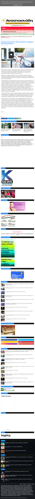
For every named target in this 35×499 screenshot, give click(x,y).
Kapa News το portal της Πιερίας (9, 497)
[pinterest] (26, 342)
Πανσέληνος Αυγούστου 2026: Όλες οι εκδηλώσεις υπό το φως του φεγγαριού (16, 307)
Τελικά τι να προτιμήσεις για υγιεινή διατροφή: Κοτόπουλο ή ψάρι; (15, 450)
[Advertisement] (17, 9)
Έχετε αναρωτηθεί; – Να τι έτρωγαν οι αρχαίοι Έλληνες (13, 446)
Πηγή (2, 111)
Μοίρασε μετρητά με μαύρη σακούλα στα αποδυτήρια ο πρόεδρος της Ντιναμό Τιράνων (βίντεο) (18, 479)
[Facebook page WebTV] (26, 346)
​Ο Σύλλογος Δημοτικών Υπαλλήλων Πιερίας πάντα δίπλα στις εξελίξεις (15, 291)
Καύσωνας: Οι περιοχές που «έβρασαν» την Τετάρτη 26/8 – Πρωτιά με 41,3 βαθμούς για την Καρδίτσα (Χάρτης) (28, 130)
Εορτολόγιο (7, 429)
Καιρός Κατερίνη (6, 396)
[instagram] (9, 344)
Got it (20, 5)
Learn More (16, 5)
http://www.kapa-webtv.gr (23, 497)
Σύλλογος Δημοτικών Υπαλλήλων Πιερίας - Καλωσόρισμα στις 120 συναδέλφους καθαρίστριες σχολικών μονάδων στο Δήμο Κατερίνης (18, 303)
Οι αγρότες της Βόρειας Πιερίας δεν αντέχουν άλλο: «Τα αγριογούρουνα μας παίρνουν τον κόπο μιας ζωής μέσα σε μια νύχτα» (19, 366)
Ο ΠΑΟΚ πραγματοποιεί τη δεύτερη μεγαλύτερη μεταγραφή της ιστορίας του (17, 471)
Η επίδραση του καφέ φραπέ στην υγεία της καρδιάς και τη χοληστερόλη (16, 442)
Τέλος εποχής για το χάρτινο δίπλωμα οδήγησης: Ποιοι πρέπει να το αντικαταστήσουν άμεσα (17, 130)
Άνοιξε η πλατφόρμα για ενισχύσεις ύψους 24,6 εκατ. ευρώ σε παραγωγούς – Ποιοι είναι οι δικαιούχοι (19, 461)
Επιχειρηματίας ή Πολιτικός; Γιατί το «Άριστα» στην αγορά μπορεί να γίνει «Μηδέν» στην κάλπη (18, 287)
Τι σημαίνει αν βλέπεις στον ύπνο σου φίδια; (11, 370)
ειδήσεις (29, 36)
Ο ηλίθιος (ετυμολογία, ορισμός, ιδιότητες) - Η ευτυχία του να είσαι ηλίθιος (15, 318)
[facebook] (9, 340)
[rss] (9, 342)
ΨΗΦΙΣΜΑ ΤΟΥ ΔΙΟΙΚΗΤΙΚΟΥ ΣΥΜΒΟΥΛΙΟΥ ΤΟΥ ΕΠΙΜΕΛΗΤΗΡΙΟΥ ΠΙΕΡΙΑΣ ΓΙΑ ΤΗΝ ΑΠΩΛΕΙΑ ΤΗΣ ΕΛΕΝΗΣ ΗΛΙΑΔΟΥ (19, 284)
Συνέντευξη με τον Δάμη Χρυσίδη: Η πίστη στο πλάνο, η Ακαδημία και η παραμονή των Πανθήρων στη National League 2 (18, 475)
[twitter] (26, 340)
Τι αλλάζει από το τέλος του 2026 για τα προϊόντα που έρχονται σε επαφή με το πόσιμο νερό (5, 130)
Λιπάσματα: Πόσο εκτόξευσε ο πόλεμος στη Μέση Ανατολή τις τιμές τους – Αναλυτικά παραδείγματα (18, 465)
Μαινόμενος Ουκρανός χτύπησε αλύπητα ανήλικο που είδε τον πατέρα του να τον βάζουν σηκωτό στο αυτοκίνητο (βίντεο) (19, 296)
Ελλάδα (4, 116)
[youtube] (26, 344)
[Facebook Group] (9, 346)
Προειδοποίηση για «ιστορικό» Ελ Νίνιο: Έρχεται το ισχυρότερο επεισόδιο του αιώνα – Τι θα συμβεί (19, 299)
